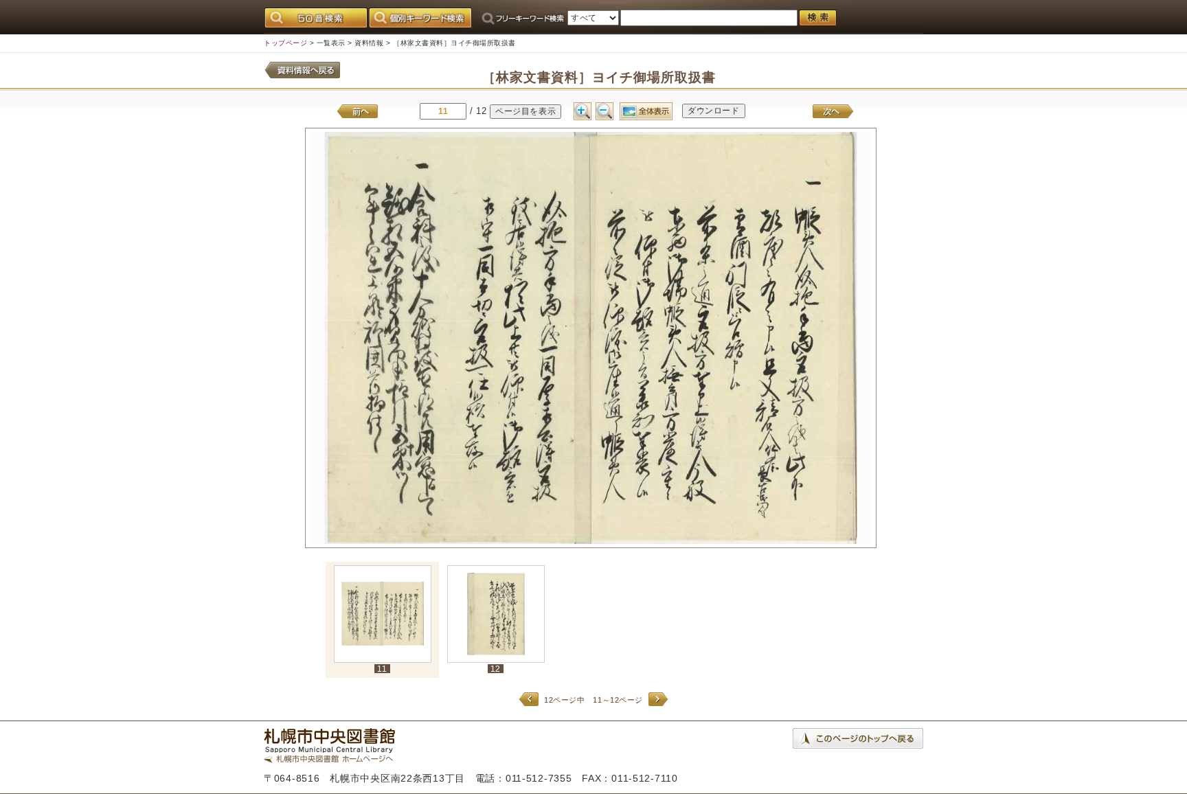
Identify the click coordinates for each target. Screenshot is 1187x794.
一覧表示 (331, 43)
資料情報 (368, 43)
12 (495, 668)
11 (382, 668)
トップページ (285, 43)
